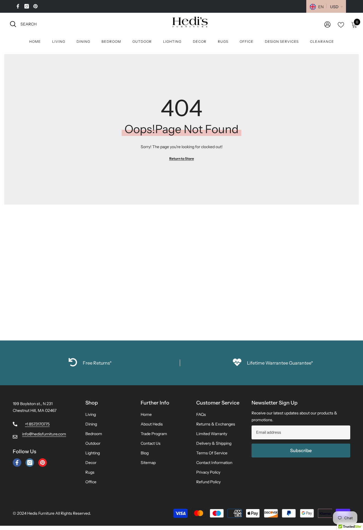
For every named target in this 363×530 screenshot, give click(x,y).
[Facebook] (18, 6)
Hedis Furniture (40, 513)
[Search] (72, 24)
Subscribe (301, 450)
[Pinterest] (35, 6)
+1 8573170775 (37, 424)
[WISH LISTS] (341, 24)
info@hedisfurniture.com (44, 434)
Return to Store (181, 158)
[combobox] (77, 24)
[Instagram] (26, 6)
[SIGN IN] (327, 24)
